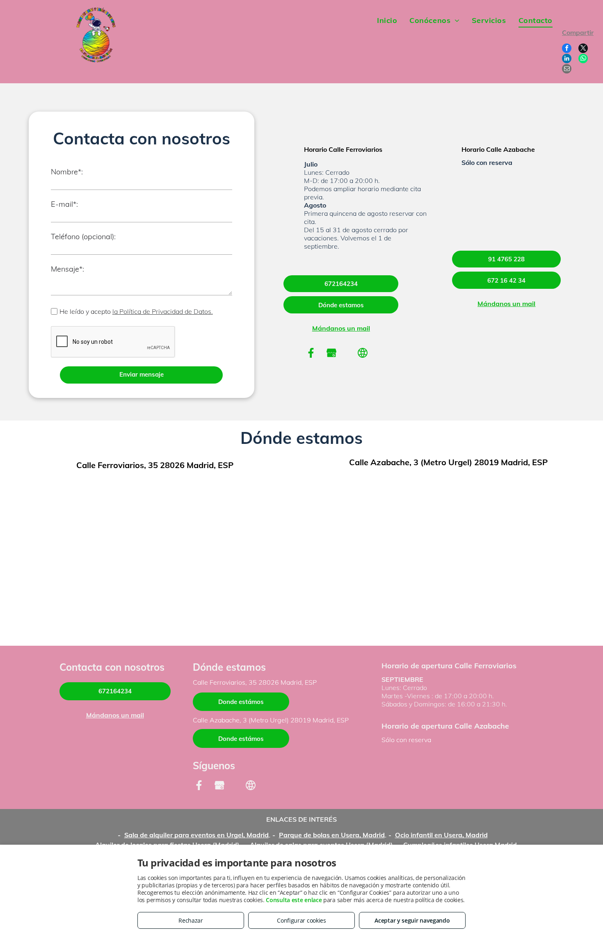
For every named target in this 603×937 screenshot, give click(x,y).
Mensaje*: (67, 269)
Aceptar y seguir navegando (412, 920)
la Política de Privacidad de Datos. (162, 311)
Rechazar (190, 920)
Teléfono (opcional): (83, 236)
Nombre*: (67, 171)
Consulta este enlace (294, 900)
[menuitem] (387, 20)
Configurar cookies (301, 920)
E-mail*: (64, 204)
